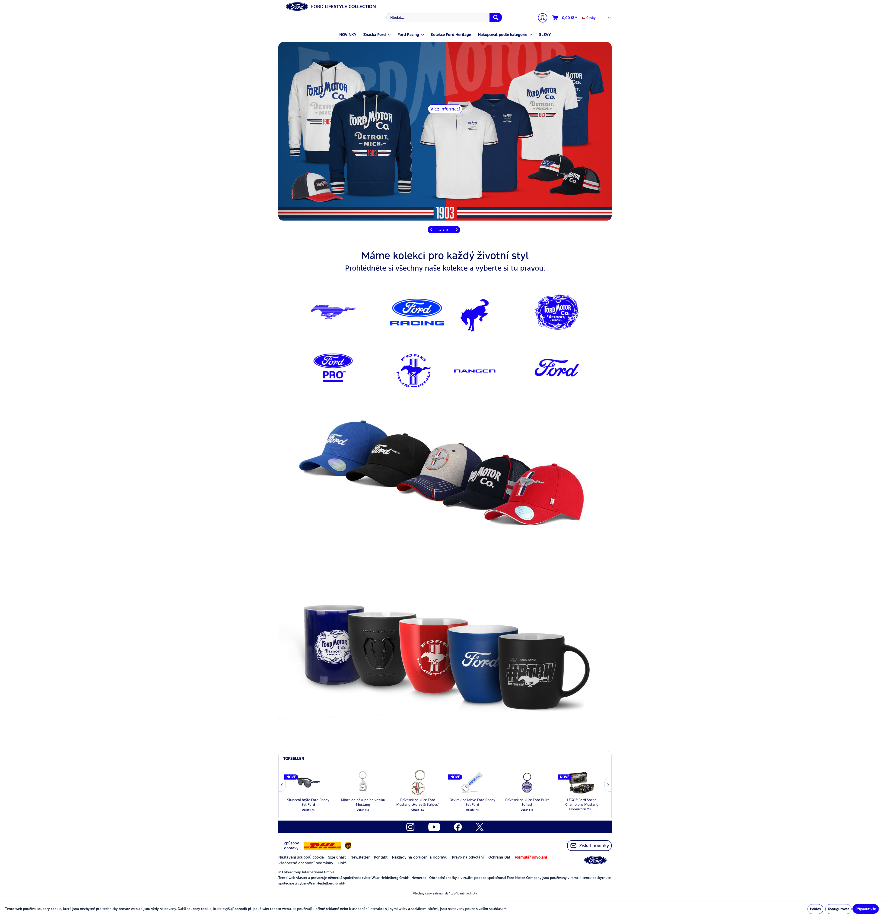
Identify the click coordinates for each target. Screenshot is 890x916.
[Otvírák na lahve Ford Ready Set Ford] (472, 782)
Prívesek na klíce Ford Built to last (527, 802)
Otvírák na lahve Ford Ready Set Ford (472, 802)
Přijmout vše (865, 909)
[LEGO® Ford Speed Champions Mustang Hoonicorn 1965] (582, 782)
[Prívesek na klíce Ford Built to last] (527, 782)
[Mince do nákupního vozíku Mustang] (363, 782)
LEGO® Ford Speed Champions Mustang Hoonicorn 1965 (581, 804)
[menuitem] (443, 17)
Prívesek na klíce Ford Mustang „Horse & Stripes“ (417, 802)
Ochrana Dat (499, 857)
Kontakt (381, 857)
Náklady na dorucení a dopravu (420, 857)
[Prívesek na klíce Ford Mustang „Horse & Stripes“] (418, 782)
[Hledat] (496, 17)
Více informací (484, 109)
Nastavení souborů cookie (301, 857)
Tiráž (342, 863)
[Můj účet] (540, 18)
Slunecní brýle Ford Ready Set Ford (308, 802)
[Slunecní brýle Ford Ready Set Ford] (308, 782)
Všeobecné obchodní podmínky (305, 863)
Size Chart (337, 857)
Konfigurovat (838, 909)
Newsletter (360, 857)
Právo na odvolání (468, 857)
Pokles (815, 909)
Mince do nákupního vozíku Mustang (363, 802)
